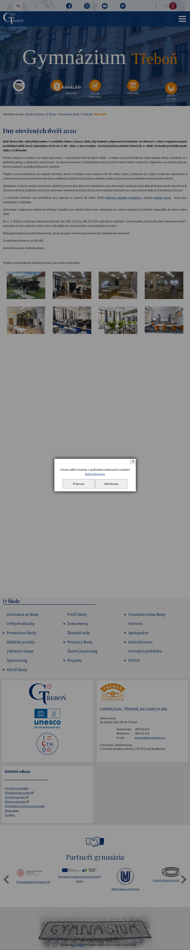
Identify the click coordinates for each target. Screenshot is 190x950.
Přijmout (78, 484)
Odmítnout (111, 484)
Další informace (95, 474)
